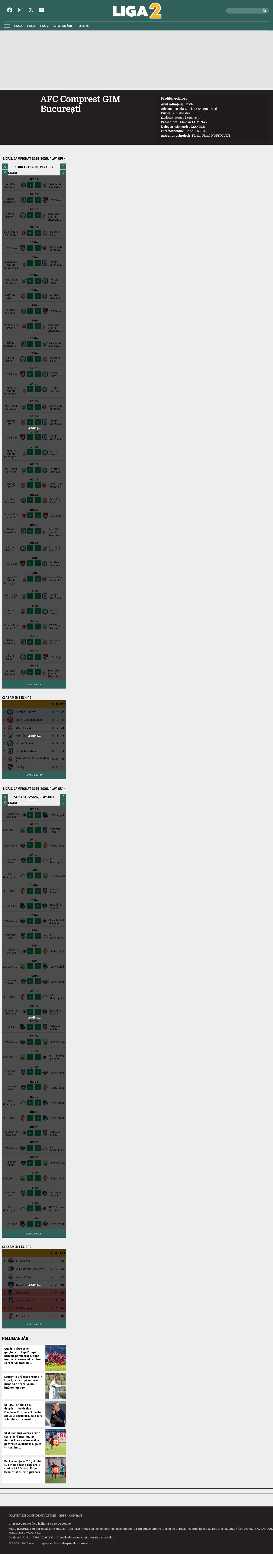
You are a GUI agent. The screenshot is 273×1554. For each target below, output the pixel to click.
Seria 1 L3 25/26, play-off (34, 166)
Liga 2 (18, 26)
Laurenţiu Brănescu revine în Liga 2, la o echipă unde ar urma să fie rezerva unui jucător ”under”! (23, 1382)
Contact (75, 1515)
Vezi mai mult (34, 684)
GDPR (62, 1515)
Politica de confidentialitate (32, 1515)
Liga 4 (44, 26)
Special (83, 26)
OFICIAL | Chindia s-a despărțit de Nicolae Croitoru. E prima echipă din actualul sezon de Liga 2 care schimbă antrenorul (23, 1411)
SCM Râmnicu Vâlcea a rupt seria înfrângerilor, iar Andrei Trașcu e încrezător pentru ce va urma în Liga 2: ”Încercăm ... (22, 1440)
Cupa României (63, 26)
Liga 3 (31, 26)
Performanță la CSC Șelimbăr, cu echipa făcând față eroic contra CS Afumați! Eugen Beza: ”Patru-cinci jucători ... (23, 1466)
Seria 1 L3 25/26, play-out (34, 797)
